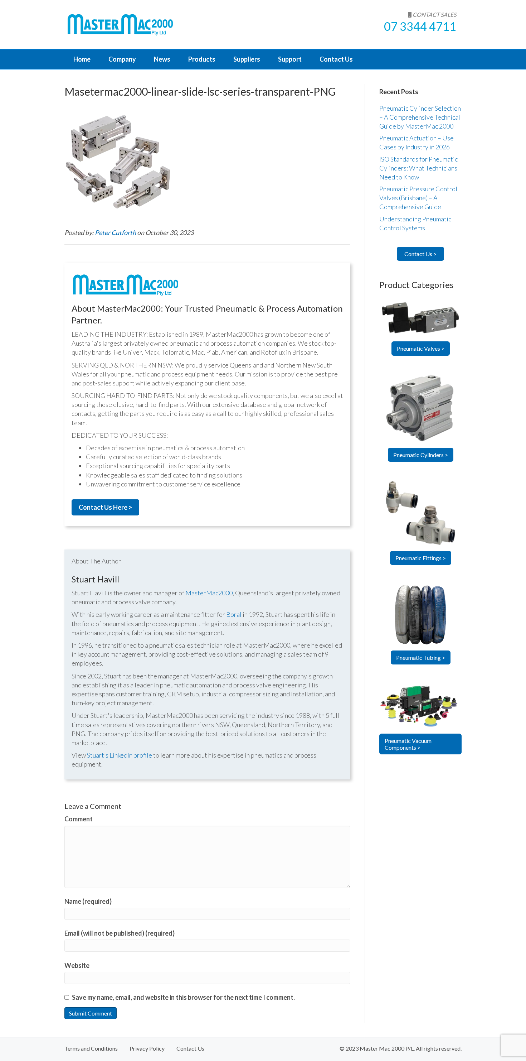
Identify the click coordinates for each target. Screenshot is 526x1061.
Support (290, 59)
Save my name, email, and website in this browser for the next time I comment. (183, 997)
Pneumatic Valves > (420, 348)
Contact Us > (420, 253)
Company (122, 59)
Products (201, 59)
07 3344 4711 (420, 26)
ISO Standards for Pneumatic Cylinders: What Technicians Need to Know (418, 168)
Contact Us (336, 59)
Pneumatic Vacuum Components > (408, 744)
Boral (234, 614)
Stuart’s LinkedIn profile (119, 755)
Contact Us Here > (105, 507)
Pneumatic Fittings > (420, 557)
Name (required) (88, 901)
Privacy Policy (147, 1048)
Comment (78, 819)
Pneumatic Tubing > (420, 657)
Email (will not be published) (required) (119, 933)
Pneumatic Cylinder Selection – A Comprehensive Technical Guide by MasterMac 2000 (420, 117)
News (162, 59)
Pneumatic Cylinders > (420, 454)
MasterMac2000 (209, 593)
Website (76, 965)
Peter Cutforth (116, 232)
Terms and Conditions (91, 1048)
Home (82, 59)
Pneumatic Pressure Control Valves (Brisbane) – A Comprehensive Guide (418, 198)
